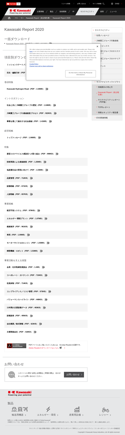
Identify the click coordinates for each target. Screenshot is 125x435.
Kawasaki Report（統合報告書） (38, 18)
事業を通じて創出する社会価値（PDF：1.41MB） (27, 121)
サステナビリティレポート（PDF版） (109, 101)
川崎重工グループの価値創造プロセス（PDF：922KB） (30, 113)
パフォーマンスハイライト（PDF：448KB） (25, 299)
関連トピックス (102, 46)
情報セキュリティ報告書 (108, 112)
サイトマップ (33, 428)
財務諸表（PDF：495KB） (18, 316)
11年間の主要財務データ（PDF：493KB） (24, 307)
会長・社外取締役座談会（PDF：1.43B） (24, 267)
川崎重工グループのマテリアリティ (108, 60)
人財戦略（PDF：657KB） (18, 194)
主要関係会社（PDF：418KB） (20, 332)
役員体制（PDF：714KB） (18, 283)
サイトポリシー (66, 428)
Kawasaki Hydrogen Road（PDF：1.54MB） (25, 89)
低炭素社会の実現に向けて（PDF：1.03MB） (25, 170)
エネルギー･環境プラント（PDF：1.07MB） (25, 218)
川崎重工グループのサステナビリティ (108, 52)
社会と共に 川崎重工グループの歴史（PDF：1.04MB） (29, 105)
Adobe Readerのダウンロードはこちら (44, 348)
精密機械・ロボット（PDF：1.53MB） (23, 251)
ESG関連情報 (102, 118)
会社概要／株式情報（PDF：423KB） (22, 324)
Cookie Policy (34, 64)
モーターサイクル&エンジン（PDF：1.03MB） (26, 243)
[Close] (97, 46)
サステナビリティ (102, 30)
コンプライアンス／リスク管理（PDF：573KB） (27, 291)
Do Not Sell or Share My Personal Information (80, 73)
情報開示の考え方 (105, 87)
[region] (63, 61)
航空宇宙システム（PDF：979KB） (21, 210)
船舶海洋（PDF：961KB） (18, 227)
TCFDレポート (104, 107)
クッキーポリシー (101, 428)
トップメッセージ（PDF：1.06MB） (22, 137)
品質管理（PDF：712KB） (18, 178)
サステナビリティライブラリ (108, 82)
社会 (98, 76)
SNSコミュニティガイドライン (83, 428)
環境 (98, 71)
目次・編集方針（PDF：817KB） (20, 73)
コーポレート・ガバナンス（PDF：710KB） (25, 275)
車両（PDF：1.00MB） (16, 235)
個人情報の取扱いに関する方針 (49, 428)
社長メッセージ (102, 35)
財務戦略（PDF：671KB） (18, 186)
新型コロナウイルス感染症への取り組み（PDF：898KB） (31, 154)
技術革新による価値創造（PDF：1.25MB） (24, 162)
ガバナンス (101, 66)
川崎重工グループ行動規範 (107, 41)
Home (9, 18)
